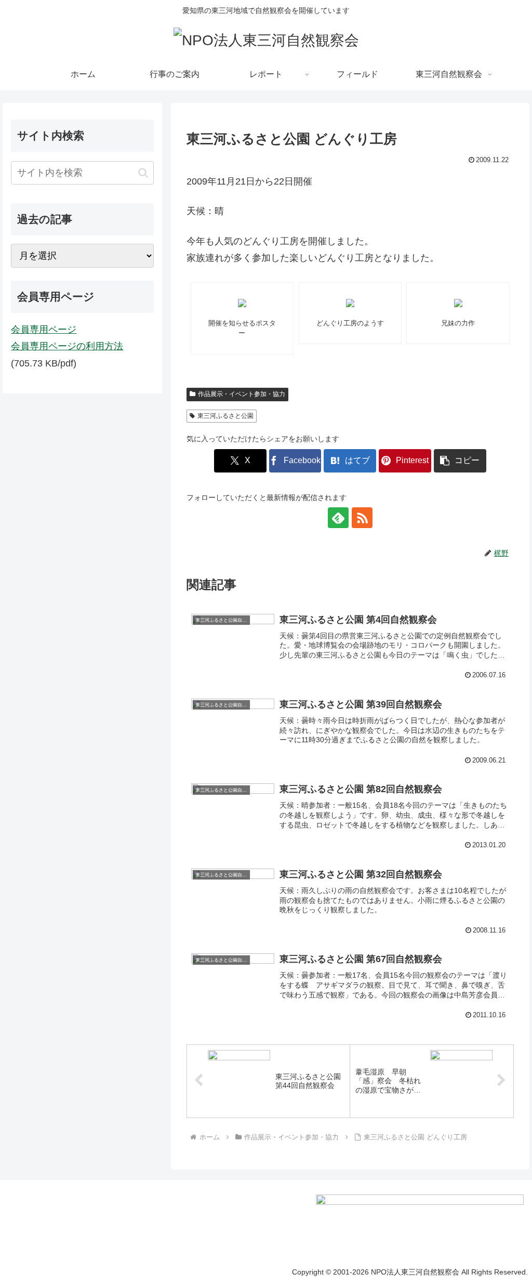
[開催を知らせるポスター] (242, 303)
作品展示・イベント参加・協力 (241, 394)
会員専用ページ (43, 329)
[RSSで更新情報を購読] (362, 517)
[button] (460, 460)
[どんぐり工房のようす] (350, 303)
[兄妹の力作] (458, 303)
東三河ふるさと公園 (225, 415)
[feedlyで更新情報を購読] (338, 517)
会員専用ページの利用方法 (67, 346)
